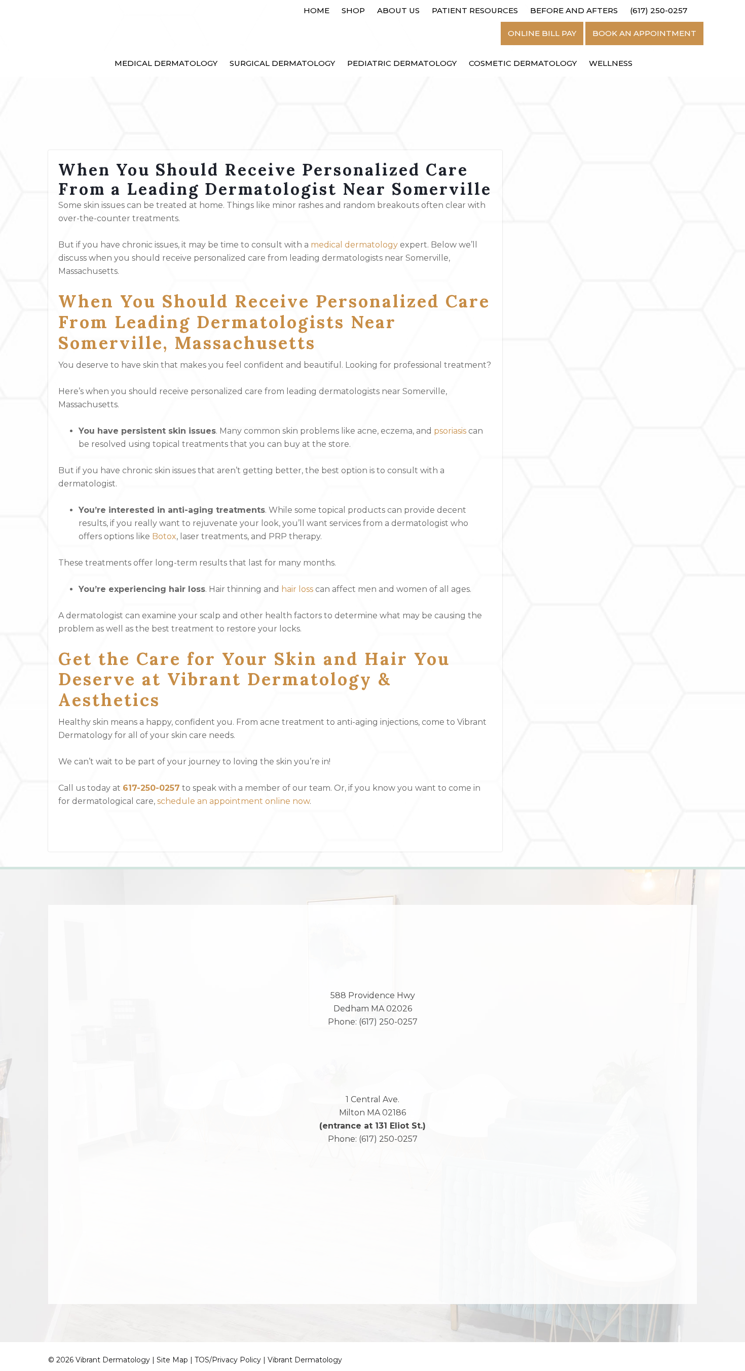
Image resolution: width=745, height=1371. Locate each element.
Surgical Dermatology (282, 63)
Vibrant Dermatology (305, 1359)
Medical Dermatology (166, 63)
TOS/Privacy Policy (228, 1359)
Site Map (172, 1359)
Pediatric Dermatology (402, 63)
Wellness (610, 63)
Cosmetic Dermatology (523, 63)
